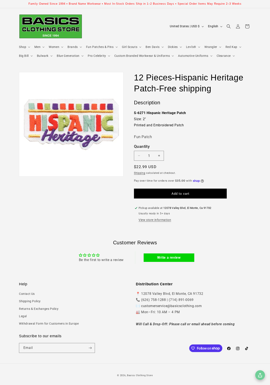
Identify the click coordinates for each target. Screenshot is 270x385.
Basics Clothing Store (140, 375)
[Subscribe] (90, 348)
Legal (23, 316)
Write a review (169, 258)
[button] (24, 46)
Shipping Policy (30, 301)
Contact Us (27, 293)
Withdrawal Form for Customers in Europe (49, 323)
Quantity (142, 146)
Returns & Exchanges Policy (39, 308)
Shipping (139, 172)
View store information (155, 220)
